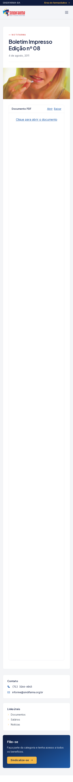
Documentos (18, 714)
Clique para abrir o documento (36, 119)
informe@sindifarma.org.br (27, 692)
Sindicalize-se (20, 760)
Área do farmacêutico (55, 2)
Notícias (15, 724)
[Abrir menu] (66, 12)
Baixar (57, 108)
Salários (15, 719)
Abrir (50, 108)
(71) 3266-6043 (22, 686)
